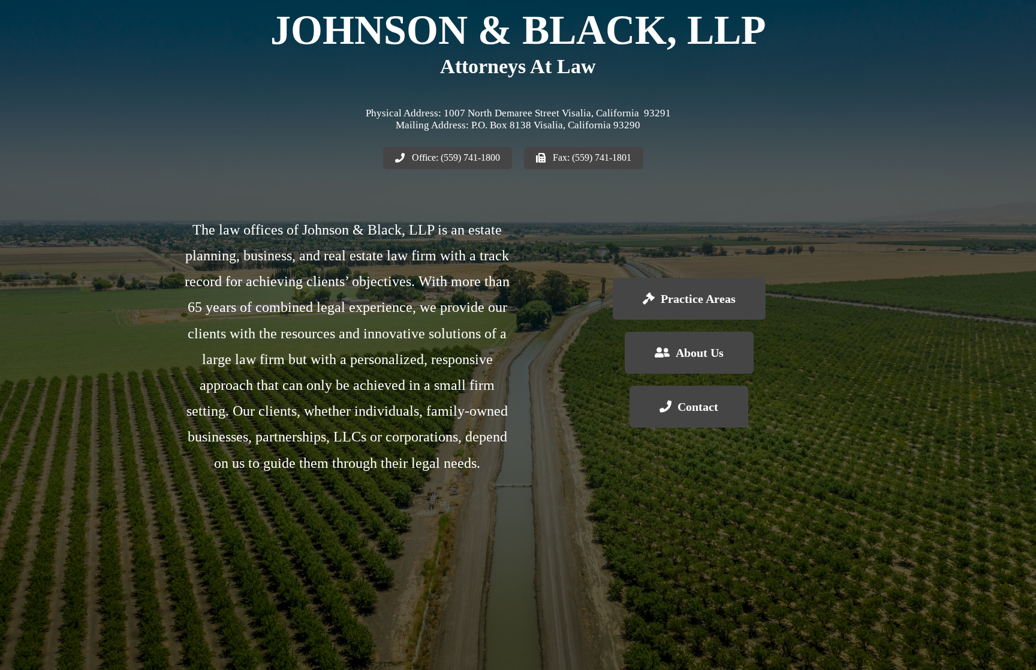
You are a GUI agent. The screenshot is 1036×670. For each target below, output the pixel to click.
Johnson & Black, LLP (518, 30)
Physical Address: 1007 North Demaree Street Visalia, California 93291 (518, 113)
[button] (447, 158)
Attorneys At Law (518, 66)
